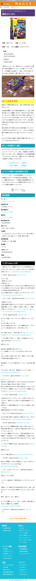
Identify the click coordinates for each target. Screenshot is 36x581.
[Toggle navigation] (34, 4)
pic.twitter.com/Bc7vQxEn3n (23, 454)
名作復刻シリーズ (7, 553)
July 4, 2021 (25, 376)
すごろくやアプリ (7, 556)
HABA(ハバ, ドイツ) (8, 201)
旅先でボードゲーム (24, 530)
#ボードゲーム (18, 309)
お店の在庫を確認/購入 (18, 518)
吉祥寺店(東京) (7, 528)
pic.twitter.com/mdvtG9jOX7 (22, 419)
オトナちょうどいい (24, 537)
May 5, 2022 (23, 458)
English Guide (23, 574)
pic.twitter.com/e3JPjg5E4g (21, 272)
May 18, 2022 (5, 472)
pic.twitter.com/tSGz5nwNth (12, 295)
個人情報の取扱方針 (8, 572)
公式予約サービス (7, 551)
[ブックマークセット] (20, 4)
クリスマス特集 (23, 533)
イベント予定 (22, 542)
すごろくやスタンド (24, 553)
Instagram (22, 569)
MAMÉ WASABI (7, 558)
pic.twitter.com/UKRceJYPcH (15, 311)
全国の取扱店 (24, 164)
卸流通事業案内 (23, 549)
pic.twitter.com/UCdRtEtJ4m (10, 372)
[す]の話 (21, 528)
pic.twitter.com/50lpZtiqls (9, 466)
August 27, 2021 (28, 413)
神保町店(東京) (7, 530)
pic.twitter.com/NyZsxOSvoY (21, 335)
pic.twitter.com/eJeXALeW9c (16, 391)
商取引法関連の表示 (8, 574)
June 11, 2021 (21, 275)
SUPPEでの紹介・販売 (13, 164)
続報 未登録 (20, 190)
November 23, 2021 (23, 423)
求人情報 (5, 567)
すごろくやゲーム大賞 (25, 540)
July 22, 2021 (22, 394)
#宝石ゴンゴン (7, 335)
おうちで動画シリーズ (25, 535)
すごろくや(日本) (7, 212)
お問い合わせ (6, 569)
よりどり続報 (7, 175)
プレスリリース (23, 572)
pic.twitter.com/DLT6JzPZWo (10, 506)
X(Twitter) (22, 565)
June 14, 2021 (22, 315)
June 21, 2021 (16, 340)
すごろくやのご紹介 (8, 565)
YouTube (21, 567)
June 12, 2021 (29, 298)
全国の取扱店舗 (23, 551)
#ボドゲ (26, 309)
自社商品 (6, 7)
